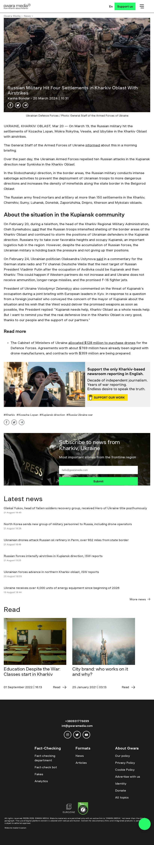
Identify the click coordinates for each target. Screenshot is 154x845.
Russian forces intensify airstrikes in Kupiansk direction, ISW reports (53, 555)
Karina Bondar (19, 98)
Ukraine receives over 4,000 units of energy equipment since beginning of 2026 (61, 587)
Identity (120, 783)
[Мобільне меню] (141, 6)
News (27, 16)
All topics (122, 797)
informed (92, 145)
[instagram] (67, 734)
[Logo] (17, 6)
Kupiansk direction (53, 414)
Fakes (39, 774)
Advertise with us (127, 776)
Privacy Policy (125, 762)
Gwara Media (12, 16)
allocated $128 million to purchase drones (101, 342)
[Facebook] (10, 105)
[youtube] (86, 734)
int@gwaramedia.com (77, 725)
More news (138, 599)
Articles (81, 762)
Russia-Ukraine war (80, 414)
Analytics (41, 781)
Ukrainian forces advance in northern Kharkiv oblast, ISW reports (51, 571)
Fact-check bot (46, 767)
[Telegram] (25, 105)
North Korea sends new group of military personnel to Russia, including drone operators (68, 523)
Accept (91, 836)
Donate (120, 790)
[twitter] (77, 734)
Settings (134, 836)
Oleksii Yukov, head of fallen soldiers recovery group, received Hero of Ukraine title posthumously (75, 508)
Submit (98, 481)
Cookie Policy (125, 769)
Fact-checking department (45, 758)
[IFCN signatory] (83, 809)
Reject (113, 836)
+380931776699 (77, 720)
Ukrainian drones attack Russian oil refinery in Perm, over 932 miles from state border (66, 539)
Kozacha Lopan (28, 414)
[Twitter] (18, 105)
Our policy (122, 755)
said (35, 229)
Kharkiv (10, 414)
